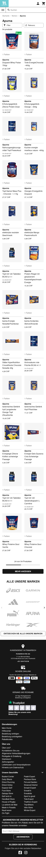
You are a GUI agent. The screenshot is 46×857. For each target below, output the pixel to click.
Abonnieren (23, 836)
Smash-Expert (30, 787)
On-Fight (5, 813)
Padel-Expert (29, 776)
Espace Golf (7, 787)
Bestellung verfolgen (10, 733)
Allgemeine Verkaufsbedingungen (16, 753)
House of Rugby (8, 801)
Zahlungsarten (8, 761)
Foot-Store (6, 790)
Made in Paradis (9, 807)
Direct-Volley (7, 785)
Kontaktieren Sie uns (23, 654)
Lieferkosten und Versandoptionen (16, 764)
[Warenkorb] (44, 3)
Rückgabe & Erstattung (11, 756)
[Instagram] (26, 853)
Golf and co (6, 796)
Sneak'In (27, 790)
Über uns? (6, 747)
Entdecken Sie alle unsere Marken (23, 633)
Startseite (5, 16)
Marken (14, 16)
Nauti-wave (6, 810)
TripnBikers (28, 804)
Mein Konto (6, 728)
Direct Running (8, 782)
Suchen (13, 10)
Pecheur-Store (30, 779)
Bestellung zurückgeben (23, 698)
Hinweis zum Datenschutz (13, 767)
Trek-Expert (28, 799)
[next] (44, 607)
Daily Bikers (7, 779)
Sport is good (29, 796)
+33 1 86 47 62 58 (23, 661)
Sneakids (28, 793)
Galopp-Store (7, 793)
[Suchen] (8, 10)
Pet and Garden (30, 782)
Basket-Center (8, 776)
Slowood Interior (31, 785)
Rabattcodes (7, 739)
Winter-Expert (29, 810)
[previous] (1, 607)
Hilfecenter (6, 730)
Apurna (5, 59)
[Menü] (3, 10)
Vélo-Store (28, 807)
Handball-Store (8, 799)
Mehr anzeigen (23, 571)
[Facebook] (20, 853)
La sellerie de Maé (9, 804)
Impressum (6, 759)
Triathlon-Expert (30, 801)
